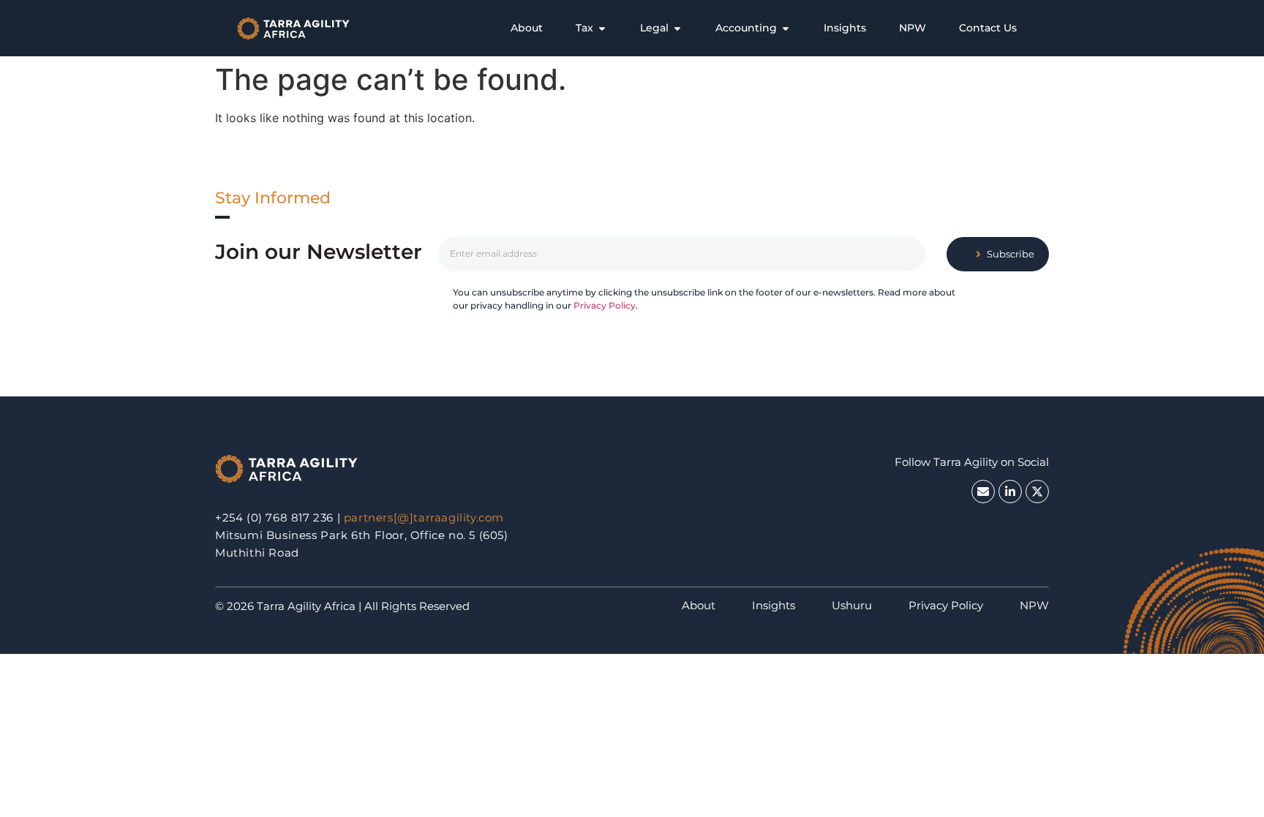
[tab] (526, 28)
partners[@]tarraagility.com (424, 517)
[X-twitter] (1037, 491)
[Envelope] (983, 491)
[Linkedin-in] (1010, 491)
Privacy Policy (604, 305)
